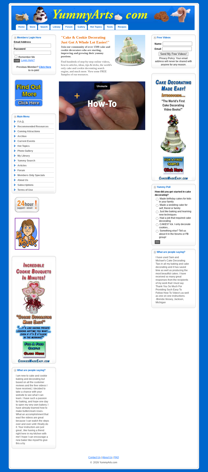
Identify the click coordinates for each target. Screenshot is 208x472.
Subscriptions (25, 185)
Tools (110, 27)
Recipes (122, 27)
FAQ (116, 457)
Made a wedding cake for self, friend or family (173, 207)
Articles (22, 165)
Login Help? (28, 60)
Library (56, 27)
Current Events (26, 141)
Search (44, 27)
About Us (22, 180)
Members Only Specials (31, 175)
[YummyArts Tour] (29, 107)
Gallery (81, 27)
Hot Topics (96, 27)
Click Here (45, 67)
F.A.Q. (20, 121)
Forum (69, 27)
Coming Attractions (28, 131)
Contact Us (94, 457)
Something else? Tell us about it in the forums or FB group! (173, 234)
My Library (23, 155)
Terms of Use (25, 189)
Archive (22, 136)
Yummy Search (26, 160)
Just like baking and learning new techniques (175, 213)
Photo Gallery (25, 150)
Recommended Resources (33, 126)
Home (21, 27)
